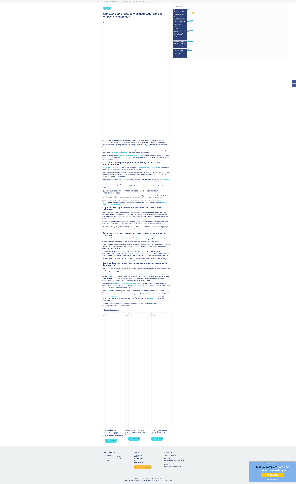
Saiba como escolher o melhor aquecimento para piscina (136, 432)
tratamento (125, 152)
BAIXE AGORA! (273, 475)
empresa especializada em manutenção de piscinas (130, 155)
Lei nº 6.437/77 (113, 276)
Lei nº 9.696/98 (149, 292)
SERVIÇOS (136, 457)
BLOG (135, 460)
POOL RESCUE (138, 455)
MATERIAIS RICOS (139, 459)
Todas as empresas (107, 167)
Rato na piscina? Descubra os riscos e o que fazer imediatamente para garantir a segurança (112, 433)
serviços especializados (138, 285)
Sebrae (110, 290)
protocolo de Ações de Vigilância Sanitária (129, 238)
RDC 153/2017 (118, 201)
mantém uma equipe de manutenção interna (124, 283)
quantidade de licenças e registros (148, 167)
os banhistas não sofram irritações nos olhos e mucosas (148, 146)
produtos (116, 152)
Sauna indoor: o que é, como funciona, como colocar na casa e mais (157, 432)
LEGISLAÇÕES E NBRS (140, 462)
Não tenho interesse (272, 479)
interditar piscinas (149, 298)
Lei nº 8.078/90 (112, 297)
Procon (118, 298)
